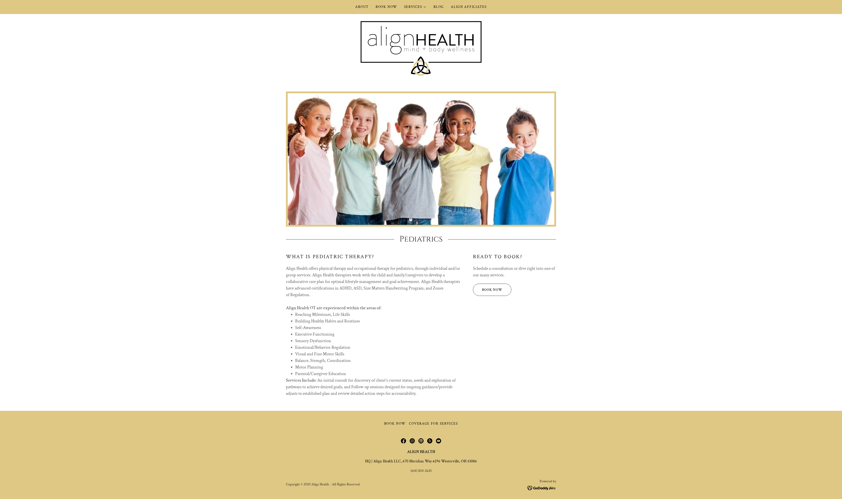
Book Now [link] (386, 7)
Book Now (492, 290)
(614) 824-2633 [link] (421, 471)
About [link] (362, 7)
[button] (415, 7)
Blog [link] (438, 7)
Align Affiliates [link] (469, 7)
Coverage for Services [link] (433, 423)
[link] (421, 47)
